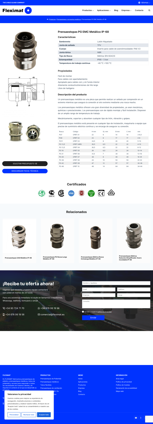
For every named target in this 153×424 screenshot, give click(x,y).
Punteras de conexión (48, 394)
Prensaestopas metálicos (49, 382)
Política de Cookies (123, 385)
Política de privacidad (124, 382)
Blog (116, 10)
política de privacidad (104, 312)
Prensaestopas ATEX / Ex (49, 391)
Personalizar (14, 415)
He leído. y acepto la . (98, 312)
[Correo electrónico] (136, 418)
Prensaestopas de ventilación (51, 388)
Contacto (139, 10)
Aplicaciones (82, 382)
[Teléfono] (141, 418)
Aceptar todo (44, 415)
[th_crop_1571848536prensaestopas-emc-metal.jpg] (25, 132)
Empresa (81, 388)
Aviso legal (120, 379)
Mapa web (120, 391)
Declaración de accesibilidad (126, 388)
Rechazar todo (28, 415)
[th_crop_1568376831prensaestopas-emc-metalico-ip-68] (25, 51)
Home (80, 379)
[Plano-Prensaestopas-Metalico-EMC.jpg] (25, 91)
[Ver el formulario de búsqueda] (148, 10)
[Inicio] (47, 19)
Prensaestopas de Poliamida (50, 379)
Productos (82, 385)
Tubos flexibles (45, 385)
